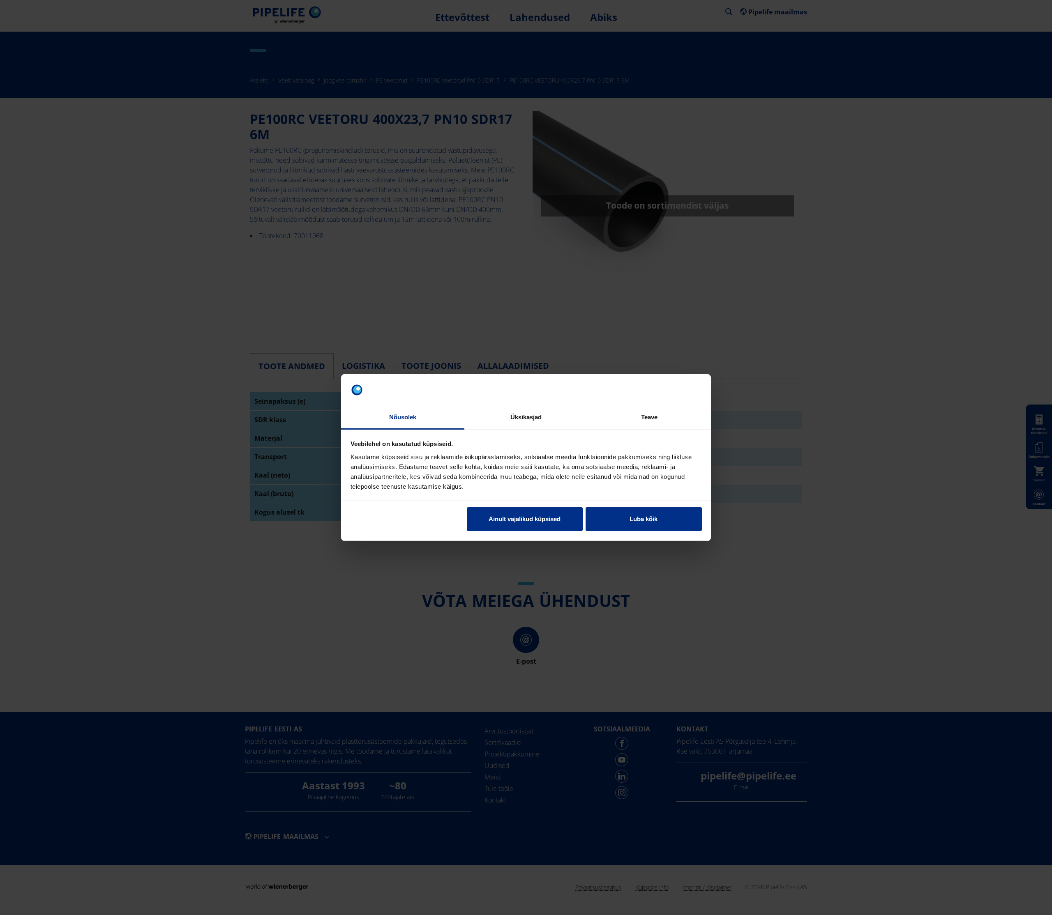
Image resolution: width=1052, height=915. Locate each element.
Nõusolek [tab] (403, 417)
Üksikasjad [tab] (526, 417)
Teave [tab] (649, 417)
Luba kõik (644, 518)
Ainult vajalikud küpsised (525, 518)
